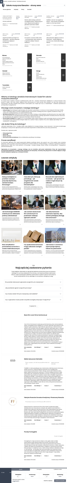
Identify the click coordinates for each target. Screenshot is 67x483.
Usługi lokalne (39, 76)
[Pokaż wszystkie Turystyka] (29, 87)
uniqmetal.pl (4, 1)
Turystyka (5, 85)
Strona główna (7, 9)
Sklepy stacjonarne (6, 74)
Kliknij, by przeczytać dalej (7, 65)
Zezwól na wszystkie (60, 480)
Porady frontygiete (30, 432)
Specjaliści (38, 60)
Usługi (38, 71)
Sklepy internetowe (6, 73)
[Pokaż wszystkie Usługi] (63, 75)
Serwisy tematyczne (40, 74)
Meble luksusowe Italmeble (28, 16)
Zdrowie (39, 55)
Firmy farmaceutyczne (40, 57)
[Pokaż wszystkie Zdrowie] (63, 60)
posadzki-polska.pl (12, 1)
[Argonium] (15, 481)
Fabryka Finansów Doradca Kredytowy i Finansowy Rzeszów (44, 397)
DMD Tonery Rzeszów (5, 34)
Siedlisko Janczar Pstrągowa (50, 16)
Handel (4, 71)
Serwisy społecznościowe (41, 78)
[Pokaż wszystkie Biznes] (29, 60)
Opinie (37, 75)
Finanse (4, 60)
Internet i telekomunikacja (7, 61)
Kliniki (37, 58)
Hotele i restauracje (6, 87)
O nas (2, 472)
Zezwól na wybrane (48, 480)
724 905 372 (48, 401)
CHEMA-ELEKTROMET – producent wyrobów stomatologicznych (8, 17)
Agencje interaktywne (6, 58)
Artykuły (16, 9)
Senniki (37, 73)
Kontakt (29, 9)
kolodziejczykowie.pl (21, 1)
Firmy (22, 9)
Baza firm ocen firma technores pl (35, 315)
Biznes (4, 55)
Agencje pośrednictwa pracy (8, 62)
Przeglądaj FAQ (32, 306)
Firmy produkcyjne (6, 57)
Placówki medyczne (40, 61)
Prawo (3, 64)
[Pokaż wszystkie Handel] (29, 75)
